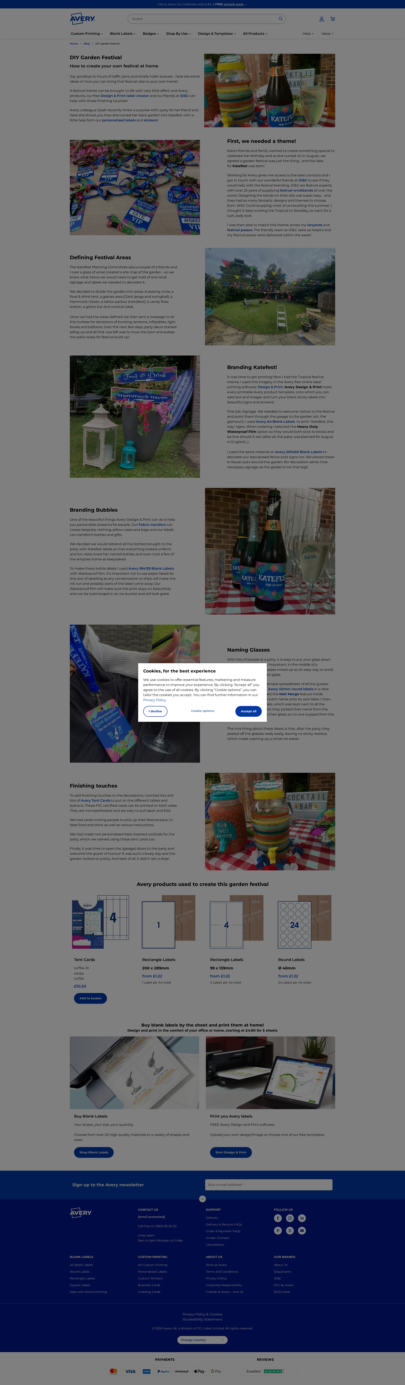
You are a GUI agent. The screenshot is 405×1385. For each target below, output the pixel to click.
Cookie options (202, 711)
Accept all (248, 711)
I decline (155, 711)
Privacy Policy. (154, 700)
